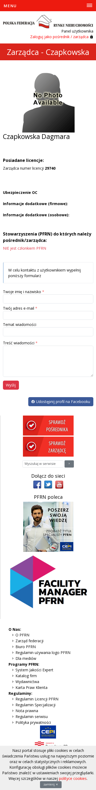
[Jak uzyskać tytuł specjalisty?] (48, 526)
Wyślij (11, 385)
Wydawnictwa (27, 681)
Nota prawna (26, 710)
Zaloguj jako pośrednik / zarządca (59, 36)
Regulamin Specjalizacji (35, 704)
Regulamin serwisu (31, 716)
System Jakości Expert (34, 669)
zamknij (49, 784)
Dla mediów (25, 658)
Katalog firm (26, 675)
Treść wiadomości (18, 342)
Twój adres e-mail (18, 308)
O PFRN (22, 634)
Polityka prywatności (33, 722)
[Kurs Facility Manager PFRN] (48, 585)
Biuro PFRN (25, 646)
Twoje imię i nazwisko (22, 291)
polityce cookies (73, 778)
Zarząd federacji (29, 640)
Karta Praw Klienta (31, 687)
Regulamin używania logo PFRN (42, 652)
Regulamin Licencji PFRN (36, 698)
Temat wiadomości (19, 324)
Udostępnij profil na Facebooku (62, 401)
